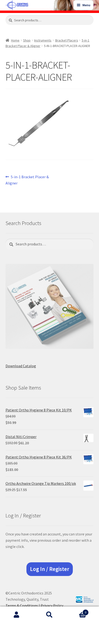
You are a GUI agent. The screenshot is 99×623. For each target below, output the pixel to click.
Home (15, 40)
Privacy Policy (52, 605)
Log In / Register (49, 569)
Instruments (42, 40)
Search (49, 615)
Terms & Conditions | (23, 605)
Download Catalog (21, 365)
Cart (76, 610)
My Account (16, 615)
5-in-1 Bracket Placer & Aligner (27, 179)
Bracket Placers (66, 40)
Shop (27, 40)
